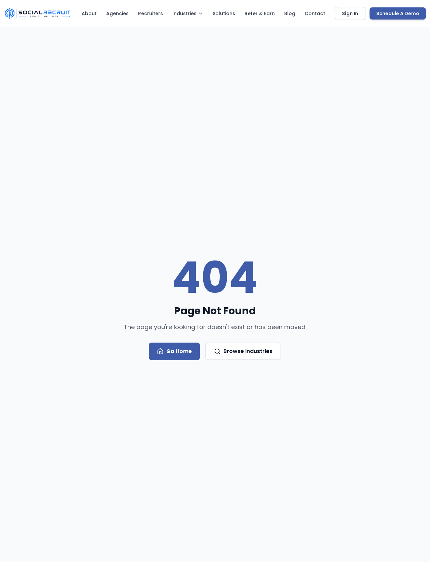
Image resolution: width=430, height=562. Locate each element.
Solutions (224, 13)
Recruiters (150, 13)
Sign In (350, 13)
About (89, 13)
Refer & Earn (260, 13)
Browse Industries (247, 351)
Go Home (179, 351)
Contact (315, 13)
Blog (289, 13)
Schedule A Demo (397, 13)
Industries (184, 13)
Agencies (117, 13)
